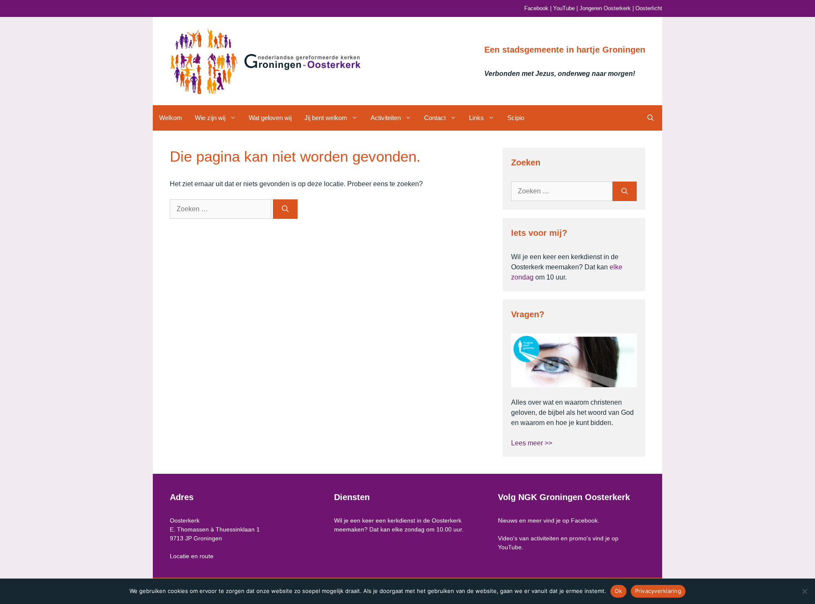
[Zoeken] (285, 209)
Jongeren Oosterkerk (605, 8)
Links (476, 117)
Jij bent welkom (325, 117)
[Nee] (804, 591)
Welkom (170, 117)
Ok (618, 590)
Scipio (515, 117)
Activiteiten (386, 117)
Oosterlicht (648, 8)
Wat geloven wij (270, 117)
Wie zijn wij (210, 117)
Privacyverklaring (658, 590)
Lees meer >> (531, 443)
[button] (650, 118)
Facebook (536, 8)
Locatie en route (192, 556)
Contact (435, 117)
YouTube (564, 8)
